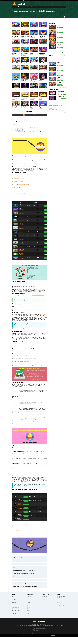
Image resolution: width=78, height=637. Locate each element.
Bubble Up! (58, 72)
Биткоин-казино (15, 611)
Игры (19, 6)
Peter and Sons (41, 45)
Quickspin (13, 99)
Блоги (28, 613)
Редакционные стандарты (61, 605)
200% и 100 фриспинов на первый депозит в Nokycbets (61, 96)
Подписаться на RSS (42, 633)
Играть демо (16, 34)
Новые (13, 596)
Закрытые (13, 599)
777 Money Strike (59, 67)
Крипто (28, 599)
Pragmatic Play (32, 37)
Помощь (58, 602)
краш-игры (15, 191)
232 (34, 114)
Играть (46, 205)
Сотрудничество (44, 596)
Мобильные (29, 611)
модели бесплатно (35, 194)
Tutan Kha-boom (59, 39)
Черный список (14, 597)
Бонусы (23, 6)
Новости (37, 6)
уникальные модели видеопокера (24, 184)
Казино (14, 6)
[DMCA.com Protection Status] (38, 630)
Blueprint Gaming (32, 108)
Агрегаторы (29, 602)
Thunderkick (32, 99)
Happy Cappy (58, 77)
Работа (43, 597)
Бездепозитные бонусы (16, 610)
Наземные (28, 604)
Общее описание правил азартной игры (29, 453)
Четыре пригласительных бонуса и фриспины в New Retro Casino (61, 92)
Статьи (28, 6)
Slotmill (31, 54)
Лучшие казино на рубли (16, 607)
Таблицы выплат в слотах (53, 109)
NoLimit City (41, 63)
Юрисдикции (29, 607)
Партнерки (43, 599)
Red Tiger (13, 63)
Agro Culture (58, 62)
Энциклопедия (14, 613)
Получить (63, 94)
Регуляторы (29, 608)
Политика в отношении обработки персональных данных (61, 599)
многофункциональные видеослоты (19, 178)
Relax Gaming (58, 63)
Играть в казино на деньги (17, 530)
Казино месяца (29, 605)
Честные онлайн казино (16, 605)
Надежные (14, 602)
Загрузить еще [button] (29, 111)
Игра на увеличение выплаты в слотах (55, 110)
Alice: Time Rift (59, 44)
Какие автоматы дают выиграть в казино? (55, 105)
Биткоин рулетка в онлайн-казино (54, 104)
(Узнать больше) (49, 635)
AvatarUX (13, 45)
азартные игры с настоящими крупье (38, 295)
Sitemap (58, 607)
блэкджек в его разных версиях (18, 181)
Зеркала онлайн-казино (16, 608)
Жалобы (32, 6)
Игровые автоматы (15, 604)
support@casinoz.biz (52, 0)
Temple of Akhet (59, 29)
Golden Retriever (59, 82)
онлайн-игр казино (19, 289)
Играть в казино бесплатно (18, 528)
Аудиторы (28, 610)
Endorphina (58, 25)
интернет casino (20, 194)
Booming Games (32, 81)
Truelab (22, 90)
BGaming (22, 37)
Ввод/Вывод (29, 597)
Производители (29, 596)
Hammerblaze (58, 34)
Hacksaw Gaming (41, 37)
